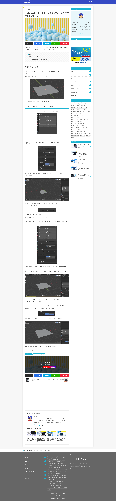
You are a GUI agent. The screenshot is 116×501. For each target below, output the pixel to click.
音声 (73, 137)
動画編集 (72, 1)
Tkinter (89, 111)
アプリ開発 (74, 115)
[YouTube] (87, 1)
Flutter (73, 109)
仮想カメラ (83, 135)
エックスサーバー (75, 117)
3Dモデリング (85, 103)
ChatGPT (82, 107)
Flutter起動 (74, 111)
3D (50, 1)
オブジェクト (74, 121)
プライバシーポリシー (62, 493)
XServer (79, 113)
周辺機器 (77, 1)
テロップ (73, 127)
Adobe (78, 105)
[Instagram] (89, 1)
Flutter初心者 (84, 109)
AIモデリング (83, 105)
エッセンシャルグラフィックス (77, 119)
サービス (82, 1)
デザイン (78, 127)
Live (53, 1)
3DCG (73, 103)
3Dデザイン (78, 103)
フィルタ (84, 129)
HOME (25, 450)
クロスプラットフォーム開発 (77, 123)
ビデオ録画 (78, 129)
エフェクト (87, 119)
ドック (73, 129)
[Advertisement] (47, 396)
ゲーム (73, 78)
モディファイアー (81, 133)
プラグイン (74, 131)
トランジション (85, 127)
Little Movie (55, 498)
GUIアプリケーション (81, 111)
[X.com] (85, 1)
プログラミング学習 (81, 131)
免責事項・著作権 (53, 493)
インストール (80, 115)
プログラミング (66, 1)
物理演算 (42, 354)
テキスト (84, 125)
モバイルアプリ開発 (75, 135)
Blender (30, 354)
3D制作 (73, 105)
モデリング (88, 133)
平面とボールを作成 (33, 57)
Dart (87, 107)
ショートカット (86, 123)
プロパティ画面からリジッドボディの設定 (38, 59)
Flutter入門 (78, 109)
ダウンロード (79, 125)
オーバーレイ (81, 121)
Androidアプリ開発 (75, 107)
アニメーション (36, 354)
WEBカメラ (74, 113)
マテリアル (74, 133)
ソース (73, 125)
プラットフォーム (59, 1)
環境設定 (88, 135)
